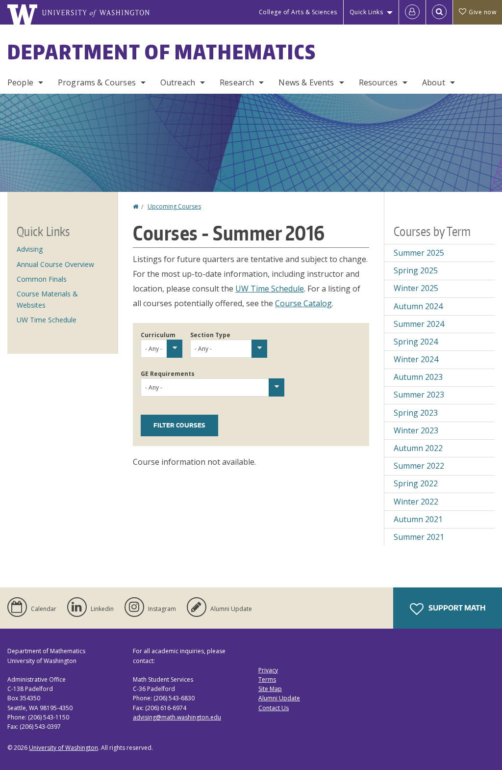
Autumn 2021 (418, 519)
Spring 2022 (416, 483)
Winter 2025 (416, 288)
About (433, 82)
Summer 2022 (419, 465)
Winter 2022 (416, 501)
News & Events (306, 82)
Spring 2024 (416, 341)
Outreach (177, 82)
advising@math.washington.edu (177, 717)
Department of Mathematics (161, 52)
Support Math (456, 608)
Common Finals (42, 279)
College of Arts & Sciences (298, 12)
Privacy (268, 670)
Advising (30, 249)
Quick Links (366, 12)
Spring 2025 (416, 270)
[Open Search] (439, 12)
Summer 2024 (419, 324)
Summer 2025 (419, 252)
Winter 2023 (416, 430)
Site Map (270, 689)
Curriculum (158, 335)
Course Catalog (303, 303)
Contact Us (273, 708)
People (20, 82)
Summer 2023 (419, 394)
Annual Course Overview (55, 264)
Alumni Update (279, 698)
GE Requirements (168, 374)
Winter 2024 (416, 359)
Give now (482, 12)
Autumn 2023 (418, 377)
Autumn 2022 (418, 448)
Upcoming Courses (174, 206)
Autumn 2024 (418, 306)
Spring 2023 (416, 412)
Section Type (210, 335)
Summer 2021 (419, 536)
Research (237, 82)
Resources (378, 82)
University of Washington (63, 747)
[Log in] (412, 12)
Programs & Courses (97, 82)
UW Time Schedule (269, 288)
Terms (267, 679)
